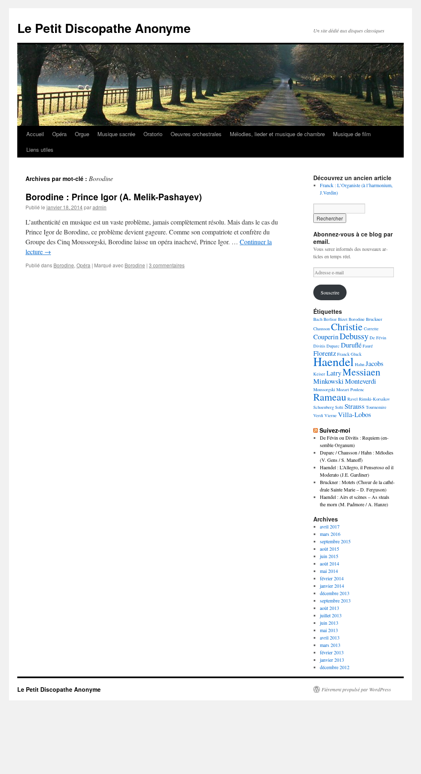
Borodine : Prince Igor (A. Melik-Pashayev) (113, 196)
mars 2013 (330, 645)
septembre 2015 (335, 541)
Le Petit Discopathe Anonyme (104, 28)
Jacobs (374, 363)
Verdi (318, 415)
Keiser (319, 374)
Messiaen (361, 371)
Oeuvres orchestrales (196, 134)
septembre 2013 (335, 600)
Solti (339, 407)
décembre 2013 (334, 593)
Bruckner (374, 319)
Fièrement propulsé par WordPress (356, 689)
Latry (333, 373)
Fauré (368, 346)
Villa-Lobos (354, 414)
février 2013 (332, 652)
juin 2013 (329, 622)
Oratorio (152, 134)
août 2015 (329, 548)
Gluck (356, 354)
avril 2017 (330, 526)
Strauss (355, 406)
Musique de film (352, 134)
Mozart (342, 389)
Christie (347, 326)
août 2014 (329, 563)
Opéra (59, 134)
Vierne (330, 415)
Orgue (82, 134)
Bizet (342, 319)
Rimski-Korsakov (374, 399)
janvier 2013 (332, 659)
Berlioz (330, 319)
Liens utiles (39, 149)
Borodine (63, 265)
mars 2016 (330, 534)
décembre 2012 (334, 667)
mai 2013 (329, 630)
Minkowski (328, 381)
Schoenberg (323, 407)
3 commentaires (167, 265)
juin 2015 (329, 556)
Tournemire (376, 407)
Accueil (35, 134)
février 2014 (332, 578)
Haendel (333, 361)
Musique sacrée (116, 134)
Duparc (333, 346)
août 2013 (329, 608)
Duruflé (351, 345)
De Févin (378, 338)
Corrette (371, 328)
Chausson (321, 328)
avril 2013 (330, 637)
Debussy (354, 336)
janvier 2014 (332, 585)
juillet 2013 (331, 615)
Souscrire (330, 292)
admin (99, 207)
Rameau (329, 396)
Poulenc (357, 389)
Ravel (352, 399)
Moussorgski (324, 389)
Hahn (359, 364)
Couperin (325, 336)
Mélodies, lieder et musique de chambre (277, 134)
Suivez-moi (334, 430)
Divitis (319, 346)
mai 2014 (329, 571)
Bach (317, 319)
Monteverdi (360, 381)
